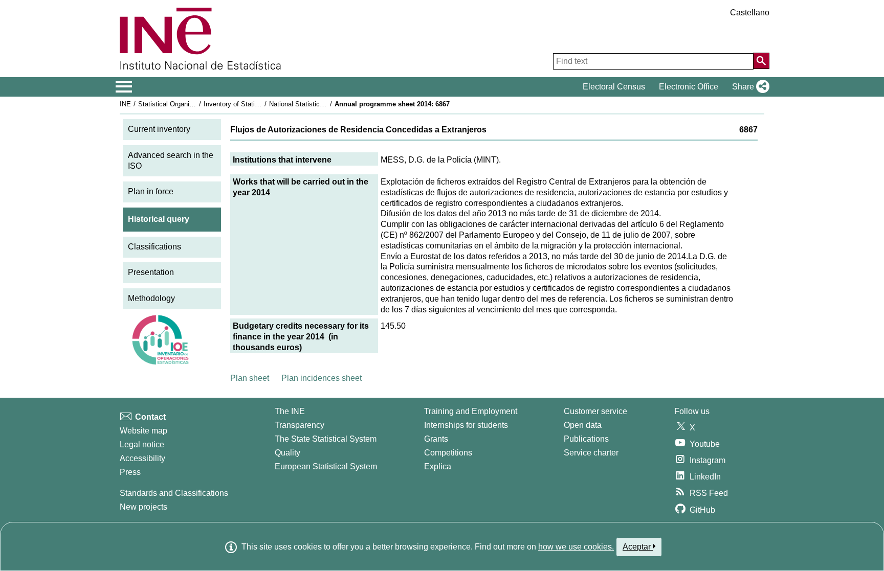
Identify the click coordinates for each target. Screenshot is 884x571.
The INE (290, 411)
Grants (436, 439)
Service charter (591, 452)
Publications (586, 439)
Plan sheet (249, 378)
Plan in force (150, 191)
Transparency (299, 425)
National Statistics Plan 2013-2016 (320, 104)
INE (125, 104)
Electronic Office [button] (688, 86)
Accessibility (142, 458)
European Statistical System (326, 466)
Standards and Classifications (174, 493)
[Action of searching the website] (761, 61)
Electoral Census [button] (614, 86)
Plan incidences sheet (321, 378)
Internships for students (466, 425)
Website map (143, 430)
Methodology (151, 298)
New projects (143, 507)
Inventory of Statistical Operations (254, 104)
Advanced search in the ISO (170, 160)
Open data (583, 425)
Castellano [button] (749, 12)
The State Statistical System (326, 439)
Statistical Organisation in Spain (185, 104)
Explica (437, 466)
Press (130, 472)
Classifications (154, 246)
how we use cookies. (576, 546)
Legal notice (142, 444)
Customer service (595, 411)
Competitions (448, 452)
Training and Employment (470, 411)
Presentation (151, 272)
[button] (748, 87)
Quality (287, 452)
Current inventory (159, 129)
